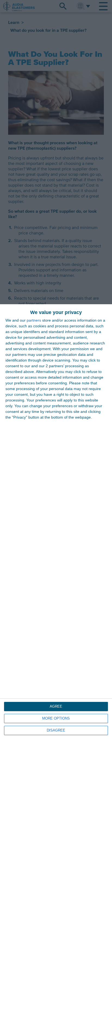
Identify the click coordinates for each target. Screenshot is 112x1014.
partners (34, 320)
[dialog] (56, 659)
